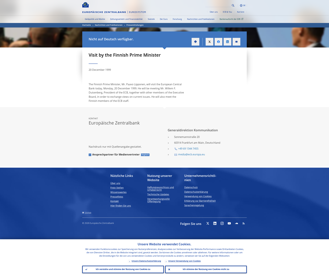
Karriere (240, 12)
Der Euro (164, 19)
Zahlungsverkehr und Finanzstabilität (126, 19)
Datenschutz (191, 187)
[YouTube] (229, 223)
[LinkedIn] (215, 223)
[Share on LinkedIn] (227, 42)
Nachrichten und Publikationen (200, 19)
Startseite (86, 25)
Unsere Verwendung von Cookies (184, 261)
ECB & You (227, 12)
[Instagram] (222, 223)
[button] (238, 5)
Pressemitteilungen (135, 25)
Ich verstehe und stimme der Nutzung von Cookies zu (123, 269)
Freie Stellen (117, 188)
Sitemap (88, 213)
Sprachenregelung (194, 205)
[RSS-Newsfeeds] (244, 223)
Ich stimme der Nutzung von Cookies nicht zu (206, 269)
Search (233, 5)
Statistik (151, 19)
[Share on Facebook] (218, 42)
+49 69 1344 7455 (188, 149)
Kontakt (114, 201)
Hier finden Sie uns (120, 206)
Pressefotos (116, 197)
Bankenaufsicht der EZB (230, 19)
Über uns (214, 12)
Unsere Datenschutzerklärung (146, 261)
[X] (208, 223)
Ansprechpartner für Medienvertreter (116, 155)
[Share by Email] (236, 42)
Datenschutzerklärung (196, 192)
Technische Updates (158, 194)
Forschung (177, 19)
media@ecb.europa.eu (191, 154)
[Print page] (195, 42)
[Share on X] (209, 42)
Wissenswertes (118, 192)
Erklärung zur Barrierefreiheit (200, 201)
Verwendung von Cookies (198, 196)
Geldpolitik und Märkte (95, 19)
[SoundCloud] (236, 223)
